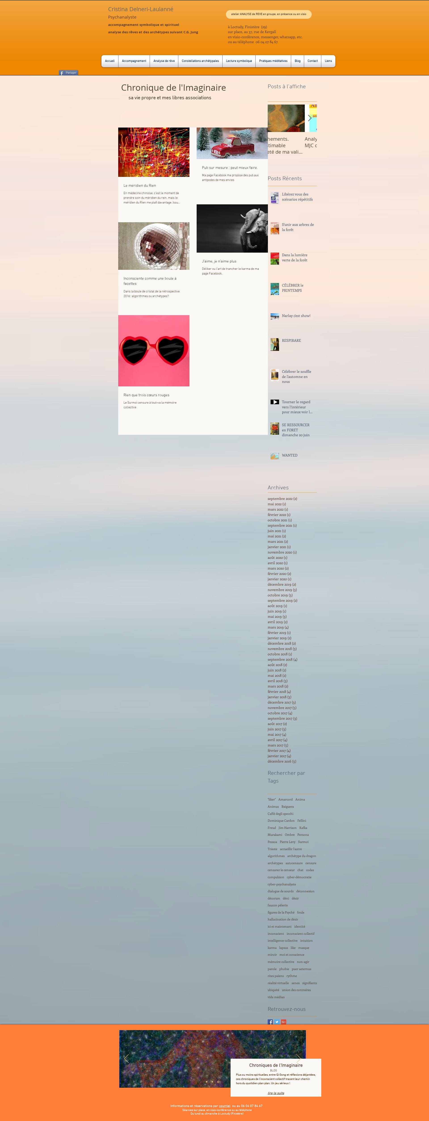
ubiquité (273, 990)
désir (295, 898)
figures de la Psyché (281, 912)
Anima (300, 799)
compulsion (276, 877)
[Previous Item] (275, 118)
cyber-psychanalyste (282, 884)
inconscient (276, 933)
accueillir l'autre (291, 849)
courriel (224, 1106)
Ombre (290, 834)
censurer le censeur (281, 870)
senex (296, 983)
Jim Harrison (288, 828)
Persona (303, 834)
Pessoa (272, 842)
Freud (272, 828)
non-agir (303, 962)
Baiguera (288, 806)
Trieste (272, 849)
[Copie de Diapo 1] (212, 1082)
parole (272, 969)
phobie (284, 969)
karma (272, 947)
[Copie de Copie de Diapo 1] (218, 1082)
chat (300, 870)
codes (310, 870)
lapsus (283, 947)
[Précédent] (126, 1059)
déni (286, 898)
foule (300, 912)
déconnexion (305, 891)
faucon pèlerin (278, 905)
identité (299, 926)
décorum (274, 898)
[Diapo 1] (206, 1082)
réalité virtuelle (278, 983)
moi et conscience (292, 954)
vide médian (276, 997)
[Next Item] (310, 118)
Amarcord (285, 799)
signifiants (309, 983)
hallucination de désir (283, 919)
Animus (273, 806)
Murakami (275, 834)
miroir (272, 954)
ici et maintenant (280, 926)
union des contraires (296, 990)
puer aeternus (301, 969)
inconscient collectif (301, 933)
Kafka (303, 828)
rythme (291, 976)
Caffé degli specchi (280, 813)
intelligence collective (283, 940)
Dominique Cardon (281, 820)
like (293, 947)
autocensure (294, 863)
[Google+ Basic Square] (283, 1022)
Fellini (301, 820)
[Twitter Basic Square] (277, 1022)
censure (310, 863)
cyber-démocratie (299, 877)
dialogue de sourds (281, 891)
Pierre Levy (287, 842)
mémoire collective (281, 962)
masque (303, 947)
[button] (269, 14)
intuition (306, 940)
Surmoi (303, 842)
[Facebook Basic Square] (270, 1022)
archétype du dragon (301, 856)
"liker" (272, 799)
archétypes (275, 863)
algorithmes (276, 856)
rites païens (276, 976)
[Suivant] (299, 1059)
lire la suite (276, 1093)
